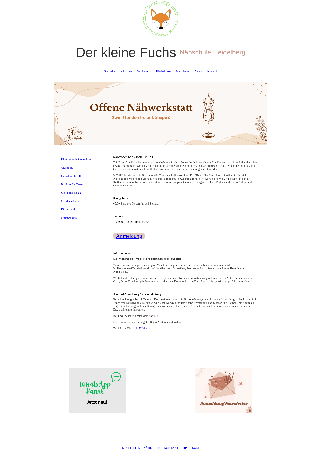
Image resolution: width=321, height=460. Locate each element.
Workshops (143, 71)
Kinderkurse (163, 71)
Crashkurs (67, 167)
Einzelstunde (68, 209)
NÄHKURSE (151, 447)
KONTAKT (171, 447)
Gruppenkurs (69, 217)
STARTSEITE (131, 447)
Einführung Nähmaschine (76, 159)
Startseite (109, 71)
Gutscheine (182, 71)
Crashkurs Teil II (71, 176)
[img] (160, 18)
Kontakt (212, 71)
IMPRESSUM (190, 447)
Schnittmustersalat (71, 192)
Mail (156, 315)
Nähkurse (126, 71)
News (198, 71)
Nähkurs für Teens (72, 184)
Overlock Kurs (70, 201)
